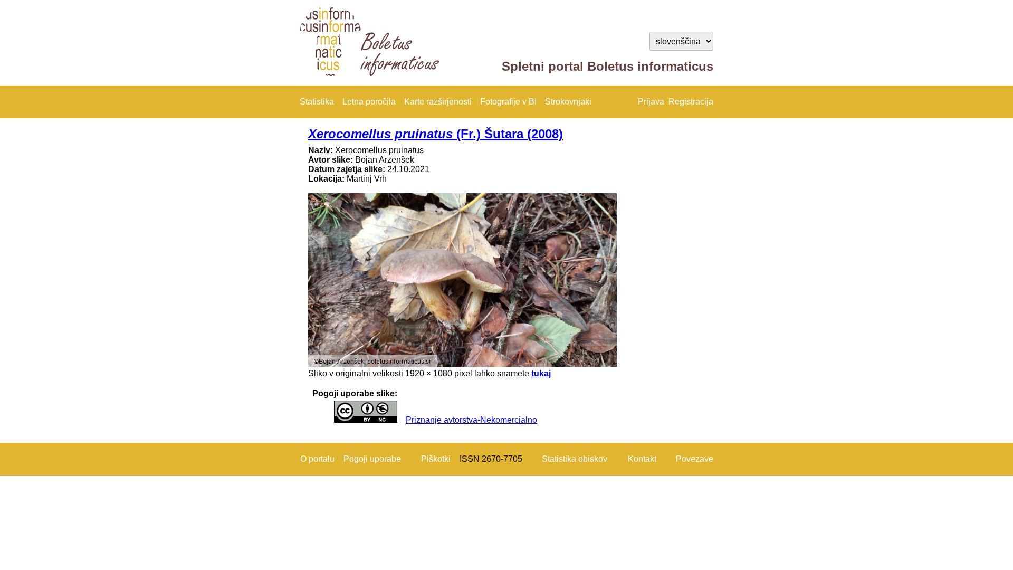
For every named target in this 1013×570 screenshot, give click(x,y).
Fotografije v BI (508, 101)
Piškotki (436, 458)
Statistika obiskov (574, 458)
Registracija (690, 101)
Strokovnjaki (568, 101)
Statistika (317, 101)
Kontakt (642, 458)
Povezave (694, 458)
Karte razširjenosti (438, 101)
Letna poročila (369, 101)
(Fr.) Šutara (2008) (435, 134)
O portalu (317, 458)
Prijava (651, 101)
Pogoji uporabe (372, 458)
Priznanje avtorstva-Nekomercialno (471, 419)
